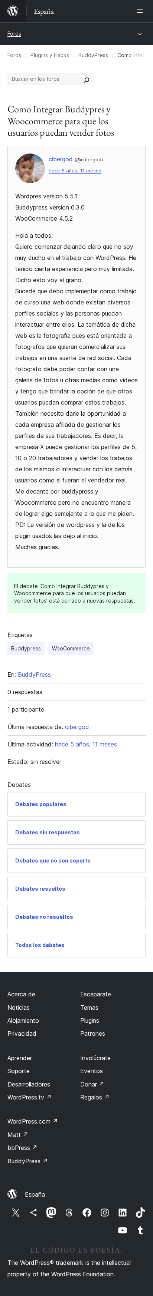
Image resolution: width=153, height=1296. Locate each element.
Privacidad (21, 1033)
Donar (92, 1084)
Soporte (18, 1071)
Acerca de (21, 994)
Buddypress (26, 648)
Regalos (95, 1097)
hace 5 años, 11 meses (75, 171)
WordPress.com (32, 1121)
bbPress (22, 1147)
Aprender (19, 1058)
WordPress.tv (29, 1097)
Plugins (89, 1020)
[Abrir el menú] (141, 11)
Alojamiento (23, 1020)
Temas (89, 1007)
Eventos (91, 1071)
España (35, 1194)
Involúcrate (95, 1058)
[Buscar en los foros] (86, 79)
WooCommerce (71, 648)
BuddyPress (93, 55)
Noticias (18, 1007)
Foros (14, 33)
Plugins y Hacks (49, 55)
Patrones (92, 1033)
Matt (17, 1134)
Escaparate (95, 994)
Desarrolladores (28, 1084)
